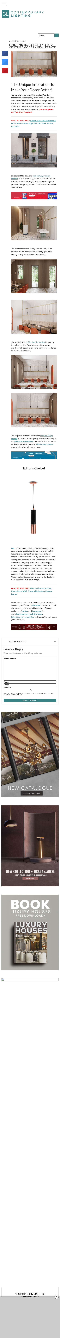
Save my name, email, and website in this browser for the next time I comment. (29, 694)
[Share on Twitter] (5, 64)
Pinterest (36, 605)
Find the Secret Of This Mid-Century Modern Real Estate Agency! (32, 47)
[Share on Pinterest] (5, 72)
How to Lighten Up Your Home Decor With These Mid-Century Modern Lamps (31, 591)
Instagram (36, 611)
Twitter (24, 611)
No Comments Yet (17, 642)
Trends (12, 41)
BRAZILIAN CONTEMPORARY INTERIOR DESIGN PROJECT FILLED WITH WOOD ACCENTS (33, 123)
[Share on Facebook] (5, 55)
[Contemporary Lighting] (22, 13)
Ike (12, 548)
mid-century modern (23, 441)
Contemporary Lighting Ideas (29, 614)
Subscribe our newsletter (22, 617)
